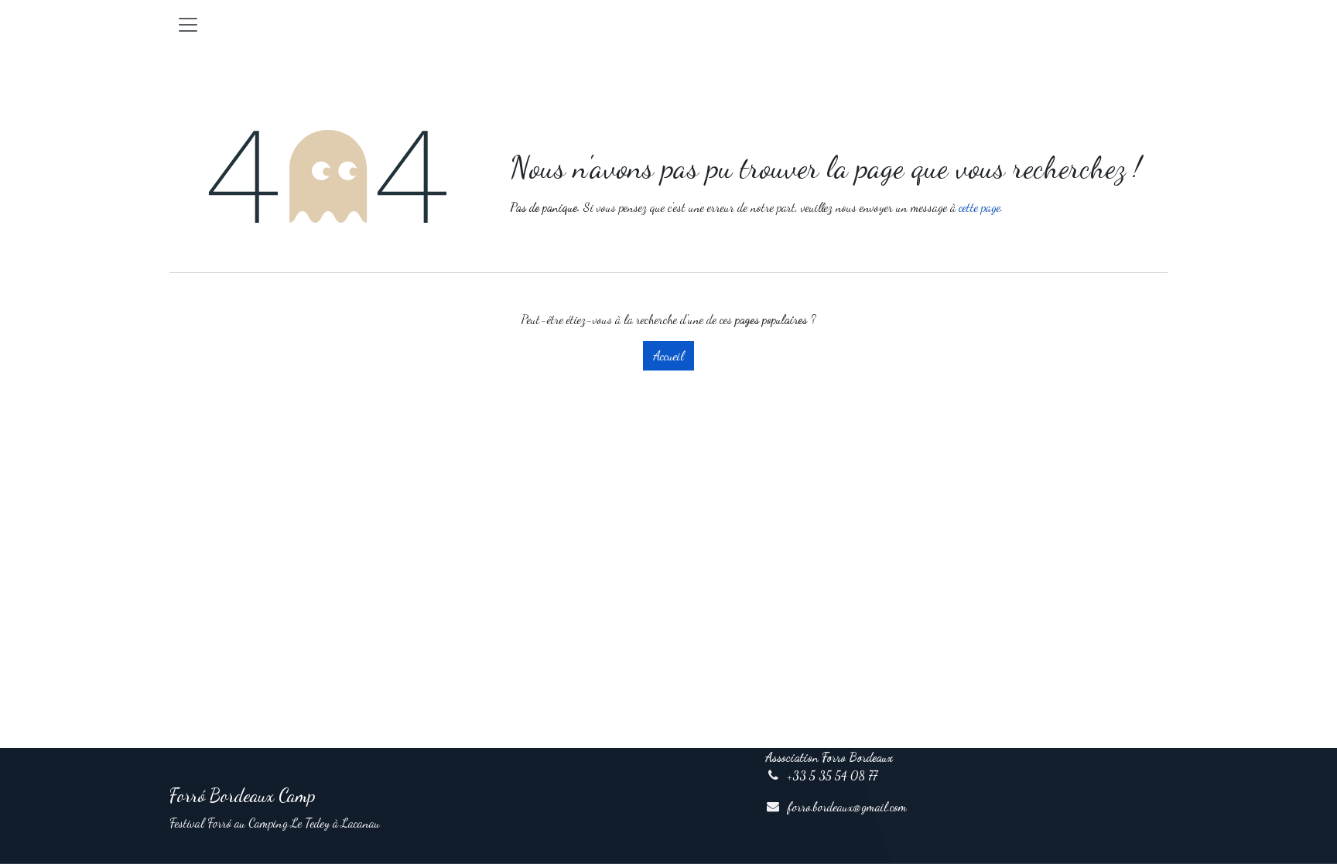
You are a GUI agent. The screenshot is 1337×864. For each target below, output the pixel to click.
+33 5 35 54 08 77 (832, 775)
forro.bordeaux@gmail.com (847, 806)
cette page (979, 207)
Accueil (668, 355)
